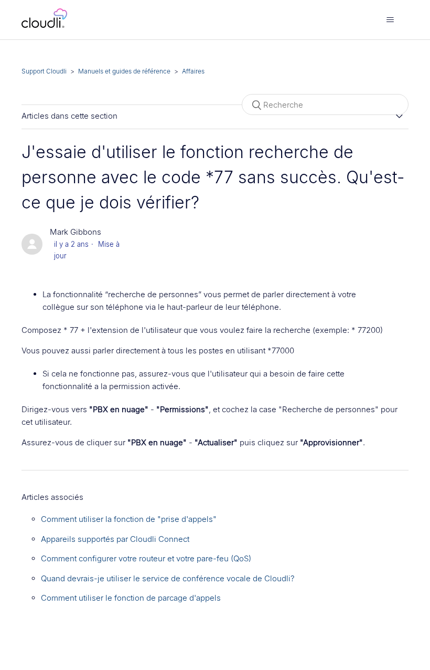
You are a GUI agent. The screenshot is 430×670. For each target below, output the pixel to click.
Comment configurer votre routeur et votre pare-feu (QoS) (146, 558)
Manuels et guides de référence (124, 71)
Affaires (193, 71)
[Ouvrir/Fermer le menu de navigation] (389, 20)
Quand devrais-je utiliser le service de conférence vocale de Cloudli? (168, 578)
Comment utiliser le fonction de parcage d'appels (131, 598)
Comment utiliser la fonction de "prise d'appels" (129, 519)
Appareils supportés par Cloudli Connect (115, 539)
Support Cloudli (44, 71)
